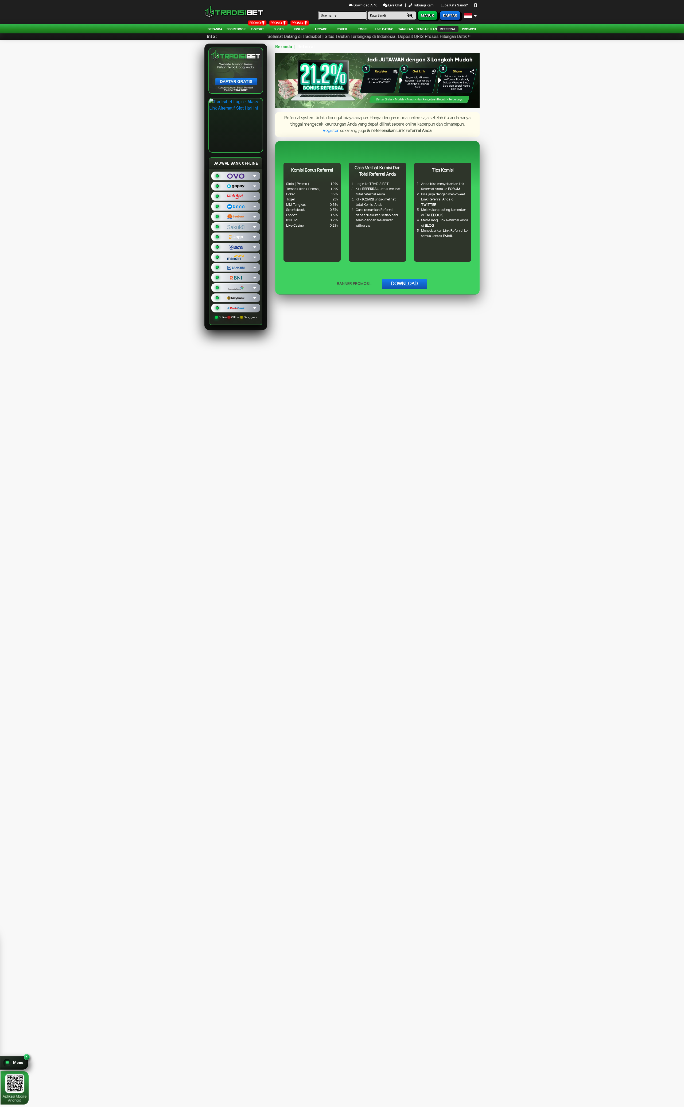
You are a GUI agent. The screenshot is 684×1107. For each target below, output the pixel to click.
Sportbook (236, 29)
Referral (448, 29)
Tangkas (405, 29)
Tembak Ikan (426, 29)
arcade (320, 29)
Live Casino (384, 29)
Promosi (469, 29)
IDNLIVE (299, 29)
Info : (212, 36)
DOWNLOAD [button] (404, 284)
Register (331, 130)
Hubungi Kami (423, 5)
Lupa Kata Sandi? (455, 5)
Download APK (365, 5)
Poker (342, 29)
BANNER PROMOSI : (354, 284)
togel (363, 29)
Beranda (215, 29)
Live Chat (394, 5)
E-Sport (257, 29)
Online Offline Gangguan (237, 317)
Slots (278, 29)
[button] (14, 1063)
